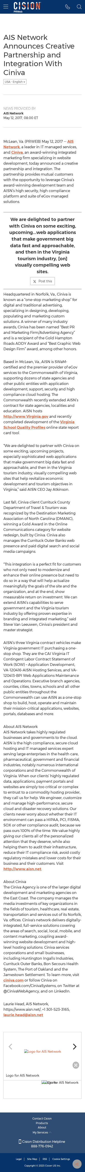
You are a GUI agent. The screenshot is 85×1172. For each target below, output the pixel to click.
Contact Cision (42, 1118)
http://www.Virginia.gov (25, 416)
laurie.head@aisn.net (23, 1015)
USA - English (14, 81)
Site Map (32, 1159)
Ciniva (17, 152)
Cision (48, 1165)
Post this (45, 281)
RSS (45, 1159)
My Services (41, 1132)
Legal (19, 1159)
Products (42, 1123)
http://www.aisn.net (22, 869)
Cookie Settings (61, 1159)
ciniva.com (13, 980)
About (42, 1127)
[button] (67, 7)
